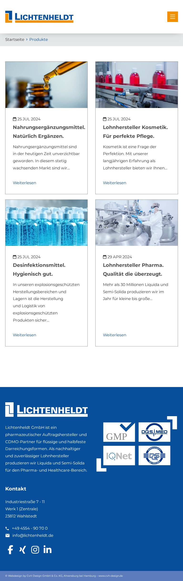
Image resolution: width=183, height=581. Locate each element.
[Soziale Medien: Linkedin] (48, 549)
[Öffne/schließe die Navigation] (172, 16)
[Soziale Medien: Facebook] (10, 549)
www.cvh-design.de (110, 575)
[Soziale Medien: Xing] (23, 549)
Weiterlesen (24, 182)
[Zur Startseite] (39, 16)
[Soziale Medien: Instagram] (35, 549)
